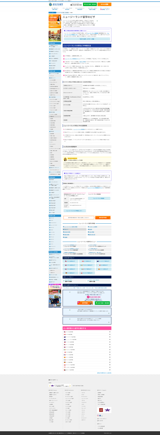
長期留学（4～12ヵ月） (55, 190)
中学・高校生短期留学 (53, 410)
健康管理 (52, 157)
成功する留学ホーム (54, 379)
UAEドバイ (52, 248)
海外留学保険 (100, 396)
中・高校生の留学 (54, 60)
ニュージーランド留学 (70, 245)
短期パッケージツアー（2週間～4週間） (55, 185)
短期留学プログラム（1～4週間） (54, 46)
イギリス (52, 227)
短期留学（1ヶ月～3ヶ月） (55, 49)
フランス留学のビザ (71, 269)
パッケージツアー (52, 408)
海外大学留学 (53, 200)
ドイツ (52, 244)
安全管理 (52, 154)
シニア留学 (53, 212)
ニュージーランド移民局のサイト (72, 58)
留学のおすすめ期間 (54, 92)
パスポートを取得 (93, 227)
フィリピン (53, 232)
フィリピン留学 (68, 406)
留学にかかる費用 (54, 90)
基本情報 (52, 133)
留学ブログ (53, 281)
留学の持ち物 (92, 234)
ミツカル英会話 (101, 426)
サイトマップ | (78, 433)
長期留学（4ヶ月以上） (55, 51)
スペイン (52, 241)
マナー (52, 142)
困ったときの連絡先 (54, 161)
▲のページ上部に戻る (104, 372)
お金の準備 (91, 232)
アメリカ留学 (67, 392)
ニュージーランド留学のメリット (97, 245)
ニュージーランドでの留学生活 (97, 253)
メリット (52, 75)
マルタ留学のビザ (104, 265)
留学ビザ (99, 398)
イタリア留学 (67, 414)
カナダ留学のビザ (87, 261)
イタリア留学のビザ (87, 269)
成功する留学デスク (54, 268)
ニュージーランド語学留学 (71, 249)
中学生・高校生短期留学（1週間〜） (55, 198)
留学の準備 (53, 112)
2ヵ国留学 (52, 192)
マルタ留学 (67, 404)
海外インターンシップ (55, 194)
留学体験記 (53, 165)
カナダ (52, 220)
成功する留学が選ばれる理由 (101, 287)
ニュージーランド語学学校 (55, 172)
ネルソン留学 (53, 105)
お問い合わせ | (54, 433)
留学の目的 (53, 43)
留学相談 (104, 4)
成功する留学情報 (54, 252)
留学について (53, 77)
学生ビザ (66, 229)
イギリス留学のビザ (71, 265)
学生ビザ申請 (82, 61)
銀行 (51, 152)
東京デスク (53, 270)
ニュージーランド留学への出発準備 (73, 253)
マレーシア (53, 234)
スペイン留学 (67, 416)
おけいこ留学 (51, 406)
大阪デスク (53, 272)
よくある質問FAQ (101, 402)
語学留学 (52, 179)
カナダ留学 (67, 394)
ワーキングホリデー (54, 53)
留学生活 (52, 131)
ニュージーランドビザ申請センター (74, 210)
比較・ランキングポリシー (102, 418)
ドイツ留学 (67, 418)
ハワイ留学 (67, 408)
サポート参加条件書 (101, 404)
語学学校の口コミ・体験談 (55, 174)
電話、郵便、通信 (54, 150)
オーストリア (53, 246)
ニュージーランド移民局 (92, 33)
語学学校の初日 (53, 140)
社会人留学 (53, 68)
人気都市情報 (53, 97)
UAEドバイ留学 (68, 421)
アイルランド (84, 402)
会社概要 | (50, 433)
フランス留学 (67, 412)
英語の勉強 (66, 234)
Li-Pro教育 (100, 428)
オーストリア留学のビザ (87, 273)
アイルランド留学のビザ (87, 265)
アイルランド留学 (68, 402)
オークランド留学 (54, 99)
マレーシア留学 (68, 410)
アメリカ (52, 218)
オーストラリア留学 (69, 396)
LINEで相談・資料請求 (103, 303)
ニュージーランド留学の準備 (70, 227)
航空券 (90, 229)
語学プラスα (53, 95)
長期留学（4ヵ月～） (53, 394)
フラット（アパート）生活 (55, 148)
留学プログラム (53, 260)
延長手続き (53, 159)
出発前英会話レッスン (55, 277)
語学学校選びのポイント (55, 88)
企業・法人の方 (100, 420)
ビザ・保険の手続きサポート (55, 265)
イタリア (52, 239)
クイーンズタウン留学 (55, 103)
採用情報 (82, 433)
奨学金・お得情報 (54, 279)
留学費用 (99, 392)
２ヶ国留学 (53, 56)
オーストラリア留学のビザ (104, 261)
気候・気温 (53, 135)
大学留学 (50, 418)
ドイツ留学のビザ (70, 273)
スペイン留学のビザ (104, 269)
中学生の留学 (53, 203)
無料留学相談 (103, 218)
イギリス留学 (67, 400)
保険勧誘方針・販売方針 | (72, 433)
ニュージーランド (54, 225)
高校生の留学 (53, 205)
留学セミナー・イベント (55, 254)
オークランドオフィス (55, 169)
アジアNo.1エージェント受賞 (69, 287)
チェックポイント (54, 82)
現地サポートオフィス (55, 167)
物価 (51, 163)
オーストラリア (53, 222)
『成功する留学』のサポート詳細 (86, 39)
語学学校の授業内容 (54, 86)
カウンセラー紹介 (90, 287)
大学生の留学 (53, 207)
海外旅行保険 (67, 232)
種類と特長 (53, 84)
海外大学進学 (53, 65)
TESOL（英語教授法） (55, 58)
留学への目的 (68, 281)
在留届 (65, 237)
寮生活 (52, 146)
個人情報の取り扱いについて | (62, 433)
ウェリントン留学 (54, 110)
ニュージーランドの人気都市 (96, 249)
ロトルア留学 (53, 107)
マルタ (52, 229)
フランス (52, 237)
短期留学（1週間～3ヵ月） (55, 187)
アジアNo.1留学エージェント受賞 (55, 257)
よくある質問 (53, 80)
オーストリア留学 (68, 419)
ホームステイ (53, 63)
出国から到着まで (54, 138)
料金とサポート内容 (81, 287)
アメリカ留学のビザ (71, 261)
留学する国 (94, 281)
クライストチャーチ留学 (55, 101)
